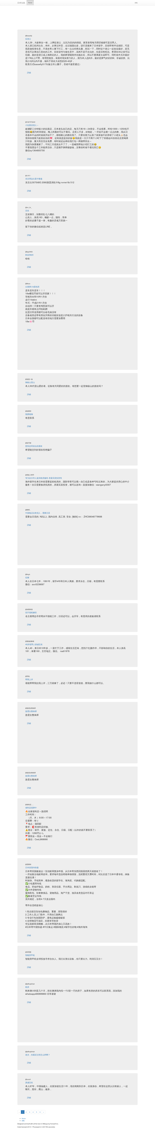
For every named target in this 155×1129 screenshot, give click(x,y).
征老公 (28, 38)
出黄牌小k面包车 (32, 286)
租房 (27, 987)
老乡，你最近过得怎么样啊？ (37, 1054)
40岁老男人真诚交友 (34, 644)
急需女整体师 (31, 711)
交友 (27, 210)
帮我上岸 (29, 679)
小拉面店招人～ (32, 125)
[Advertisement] (77, 15)
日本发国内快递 (32, 867)
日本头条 (21, 2)
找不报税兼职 (31, 612)
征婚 (27, 577)
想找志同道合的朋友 (33, 446)
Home (30, 3)
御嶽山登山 (30, 382)
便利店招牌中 (31, 807)
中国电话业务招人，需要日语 (37, 512)
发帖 (137, 2)
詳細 (29, 72)
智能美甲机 (30, 955)
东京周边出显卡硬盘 (33, 178)
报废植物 (29, 414)
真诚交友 (29, 1082)
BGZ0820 (29, 254)
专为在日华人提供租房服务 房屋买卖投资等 (43, 478)
